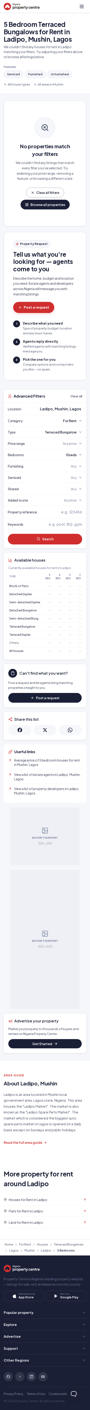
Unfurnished (60, 74)
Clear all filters (47, 192)
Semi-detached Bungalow (27, 618)
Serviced (13, 74)
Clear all (76, 396)
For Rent (25, 1244)
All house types (19, 84)
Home (9, 1244)
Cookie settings (60, 1394)
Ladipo (46, 1250)
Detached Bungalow (23, 610)
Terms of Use (36, 1394)
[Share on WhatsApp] (70, 730)
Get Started (42, 1044)
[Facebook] (8, 1376)
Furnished (35, 74)
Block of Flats (19, 586)
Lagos (13, 1250)
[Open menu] (81, 6)
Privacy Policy (13, 1394)
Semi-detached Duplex (24, 602)
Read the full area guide (23, 1142)
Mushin (29, 1250)
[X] (19, 1376)
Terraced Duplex (19, 634)
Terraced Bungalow (22, 626)
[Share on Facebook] (19, 730)
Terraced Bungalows (69, 1244)
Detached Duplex (20, 594)
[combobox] (56, 409)
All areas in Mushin (50, 84)
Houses (42, 1244)
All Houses (16, 651)
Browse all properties (47, 204)
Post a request (36, 307)
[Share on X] (44, 730)
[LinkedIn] (31, 1376)
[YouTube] (43, 1376)
